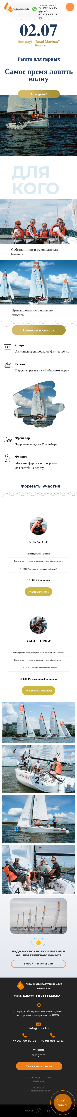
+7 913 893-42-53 (52, 1040)
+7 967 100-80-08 (24, 1040)
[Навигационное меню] (70, 7)
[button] (38, 591)
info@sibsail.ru (39, 1028)
